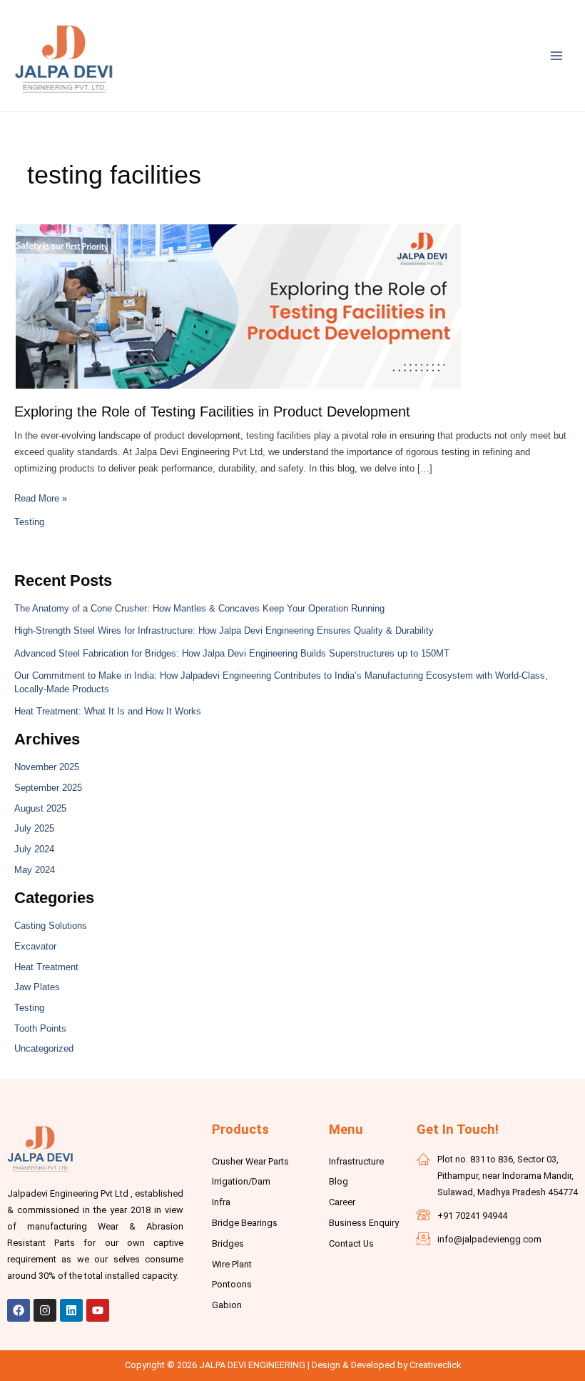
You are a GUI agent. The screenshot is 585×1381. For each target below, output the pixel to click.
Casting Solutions (50, 925)
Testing (29, 522)
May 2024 (34, 869)
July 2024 (34, 849)
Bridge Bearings (245, 1222)
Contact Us (351, 1243)
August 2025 (40, 808)
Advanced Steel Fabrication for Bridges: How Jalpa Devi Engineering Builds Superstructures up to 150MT (231, 653)
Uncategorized (43, 1048)
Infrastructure (356, 1161)
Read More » (40, 497)
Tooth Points (40, 1028)
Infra (221, 1202)
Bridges (228, 1243)
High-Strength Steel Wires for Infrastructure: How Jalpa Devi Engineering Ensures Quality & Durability (224, 630)
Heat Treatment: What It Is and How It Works (107, 711)
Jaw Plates (37, 987)
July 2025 (34, 828)
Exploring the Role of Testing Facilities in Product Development (212, 411)
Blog (338, 1181)
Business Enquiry (364, 1222)
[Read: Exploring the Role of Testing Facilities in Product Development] (238, 304)
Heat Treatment (46, 967)
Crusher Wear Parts (250, 1161)
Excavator (35, 946)
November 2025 (46, 767)
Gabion (227, 1305)
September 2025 (48, 787)
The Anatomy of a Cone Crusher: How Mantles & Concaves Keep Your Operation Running (199, 608)
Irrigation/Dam (241, 1181)
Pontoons (232, 1284)
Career (342, 1202)
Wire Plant (232, 1264)
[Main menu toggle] (557, 55)
